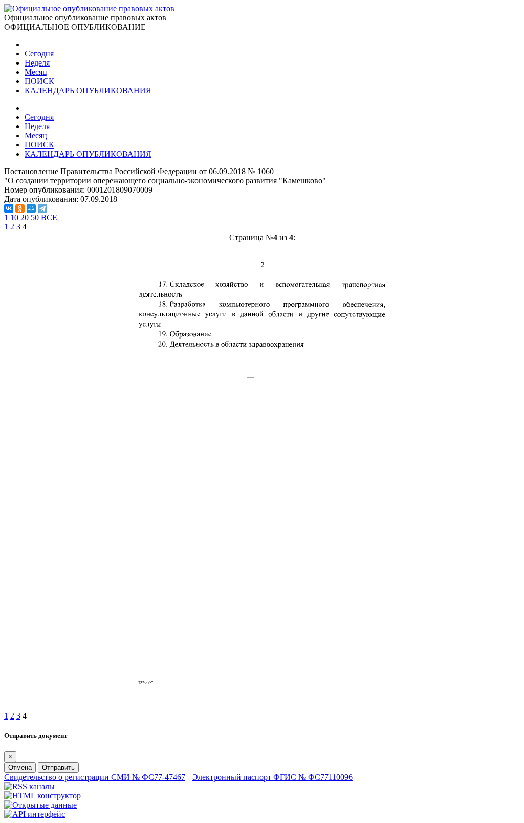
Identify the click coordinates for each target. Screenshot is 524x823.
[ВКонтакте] (8, 208)
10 (14, 217)
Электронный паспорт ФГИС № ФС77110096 (272, 777)
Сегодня (39, 53)
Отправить (58, 767)
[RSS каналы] (29, 786)
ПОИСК (39, 81)
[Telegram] (42, 208)
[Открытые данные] (40, 804)
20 (24, 217)
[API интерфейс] (34, 814)
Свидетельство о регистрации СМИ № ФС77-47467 (94, 777)
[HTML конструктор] (42, 795)
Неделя (37, 62)
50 (35, 217)
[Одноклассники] (20, 208)
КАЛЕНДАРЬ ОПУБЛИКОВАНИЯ (88, 90)
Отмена (20, 767)
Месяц (36, 72)
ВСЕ (49, 217)
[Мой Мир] (31, 208)
